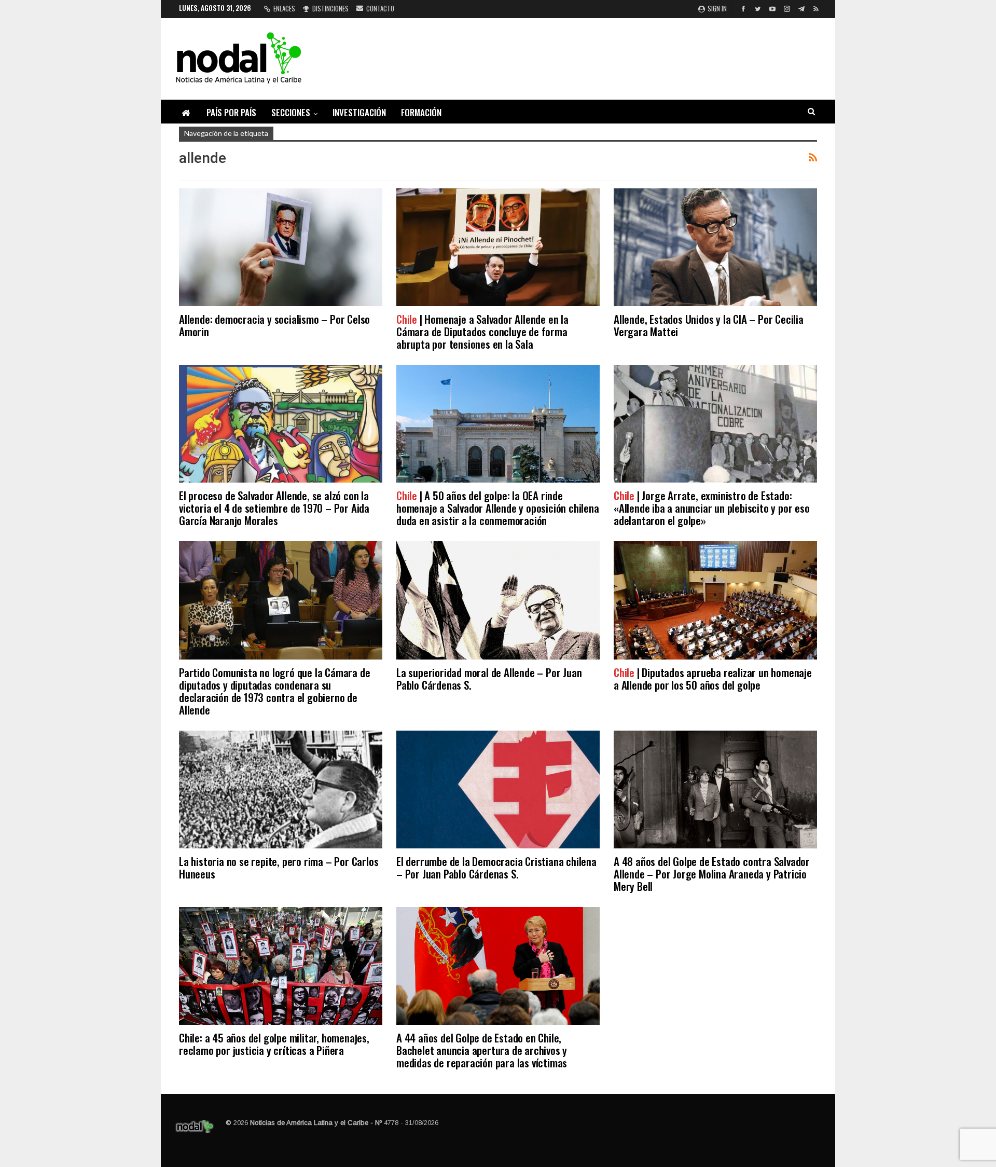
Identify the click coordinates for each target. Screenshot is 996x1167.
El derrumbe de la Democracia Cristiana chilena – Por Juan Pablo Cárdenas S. (496, 867)
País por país (231, 112)
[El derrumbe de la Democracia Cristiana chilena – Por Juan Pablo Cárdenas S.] (498, 789)
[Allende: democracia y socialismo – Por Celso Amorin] (280, 247)
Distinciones (330, 8)
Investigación (359, 112)
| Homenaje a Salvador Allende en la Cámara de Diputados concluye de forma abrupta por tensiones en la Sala (482, 331)
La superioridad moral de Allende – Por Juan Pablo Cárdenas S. (489, 678)
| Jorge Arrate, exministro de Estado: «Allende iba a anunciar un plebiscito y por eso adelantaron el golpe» (712, 507)
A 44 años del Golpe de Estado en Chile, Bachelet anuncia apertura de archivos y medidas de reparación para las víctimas (481, 1049)
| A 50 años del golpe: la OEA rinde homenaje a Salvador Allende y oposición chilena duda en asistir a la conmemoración (497, 507)
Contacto (380, 8)
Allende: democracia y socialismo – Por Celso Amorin (274, 325)
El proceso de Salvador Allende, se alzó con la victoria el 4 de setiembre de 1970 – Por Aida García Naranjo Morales (274, 507)
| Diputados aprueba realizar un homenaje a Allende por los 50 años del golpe (713, 678)
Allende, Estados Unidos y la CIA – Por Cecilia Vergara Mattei (709, 325)
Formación (421, 112)
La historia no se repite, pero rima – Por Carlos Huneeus (278, 867)
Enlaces (284, 8)
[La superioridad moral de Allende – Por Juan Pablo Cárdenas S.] (498, 600)
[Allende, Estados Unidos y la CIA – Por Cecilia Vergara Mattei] (715, 247)
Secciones (290, 112)
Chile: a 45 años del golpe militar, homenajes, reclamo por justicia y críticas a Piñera (274, 1043)
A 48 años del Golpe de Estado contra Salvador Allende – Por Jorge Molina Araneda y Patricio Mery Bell (712, 873)
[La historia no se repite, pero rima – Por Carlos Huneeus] (280, 789)
